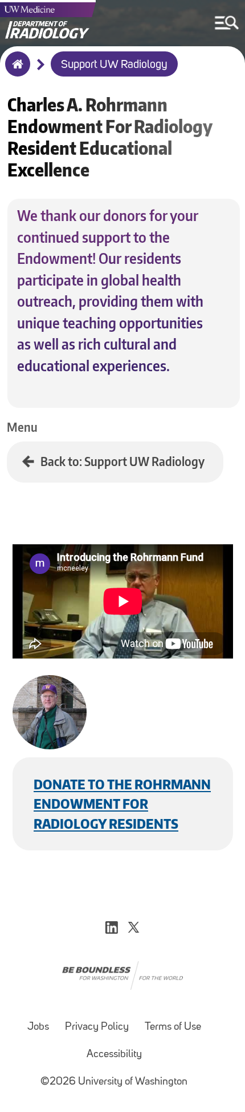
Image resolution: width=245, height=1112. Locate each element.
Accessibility (114, 1054)
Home (15, 71)
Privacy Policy (97, 1027)
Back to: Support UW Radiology (122, 461)
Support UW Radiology (114, 65)
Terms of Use (173, 1027)
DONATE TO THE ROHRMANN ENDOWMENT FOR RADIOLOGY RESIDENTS (122, 804)
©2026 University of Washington (113, 1082)
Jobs (38, 1027)
